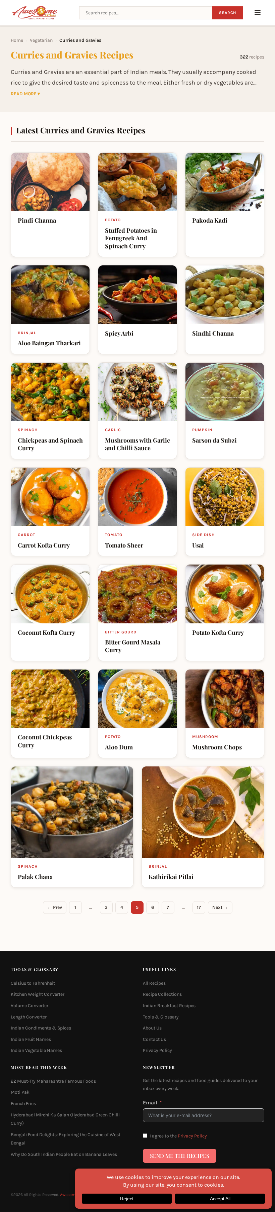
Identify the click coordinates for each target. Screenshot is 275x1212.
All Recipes (154, 983)
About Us (152, 1028)
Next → (220, 907)
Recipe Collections (162, 994)
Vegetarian (41, 40)
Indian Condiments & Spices (41, 1028)
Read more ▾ (25, 94)
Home (17, 40)
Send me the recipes (179, 1155)
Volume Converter (29, 1005)
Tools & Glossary (161, 1017)
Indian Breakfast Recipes (169, 1005)
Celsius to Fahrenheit (33, 983)
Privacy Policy (157, 1051)
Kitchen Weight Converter (37, 994)
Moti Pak (20, 1092)
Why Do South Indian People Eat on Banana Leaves (64, 1154)
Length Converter (29, 1017)
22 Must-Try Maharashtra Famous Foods (53, 1081)
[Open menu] (257, 12)
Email (150, 1102)
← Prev (54, 907)
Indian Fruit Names (31, 1039)
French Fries (23, 1103)
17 (199, 907)
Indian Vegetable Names (36, 1051)
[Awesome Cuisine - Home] (41, 12)
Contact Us (154, 1039)
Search (227, 12)
